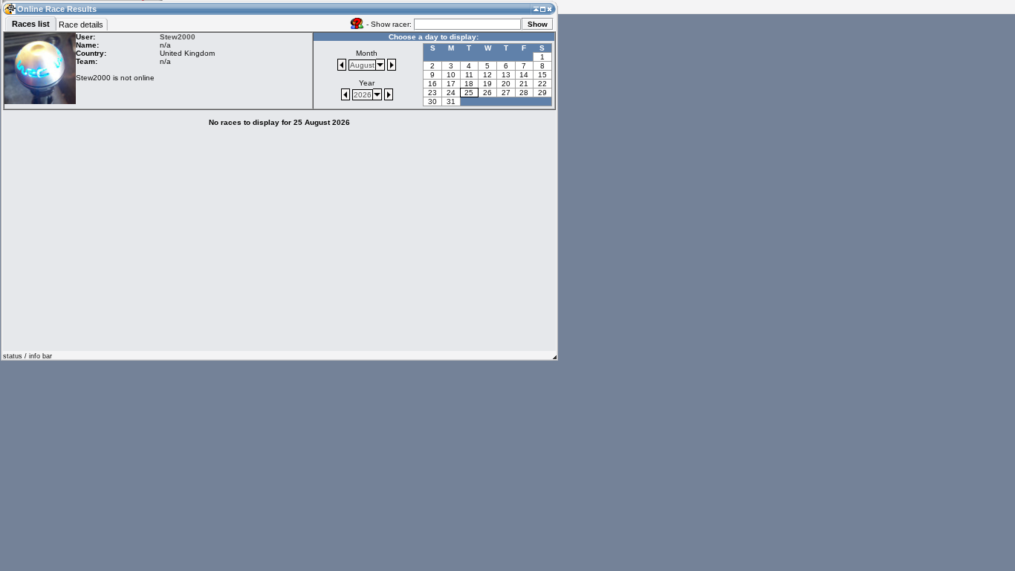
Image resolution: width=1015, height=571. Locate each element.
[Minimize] (536, 8)
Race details (81, 24)
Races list (31, 23)
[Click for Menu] (9, 8)
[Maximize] (542, 8)
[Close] (549, 8)
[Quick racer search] (357, 23)
